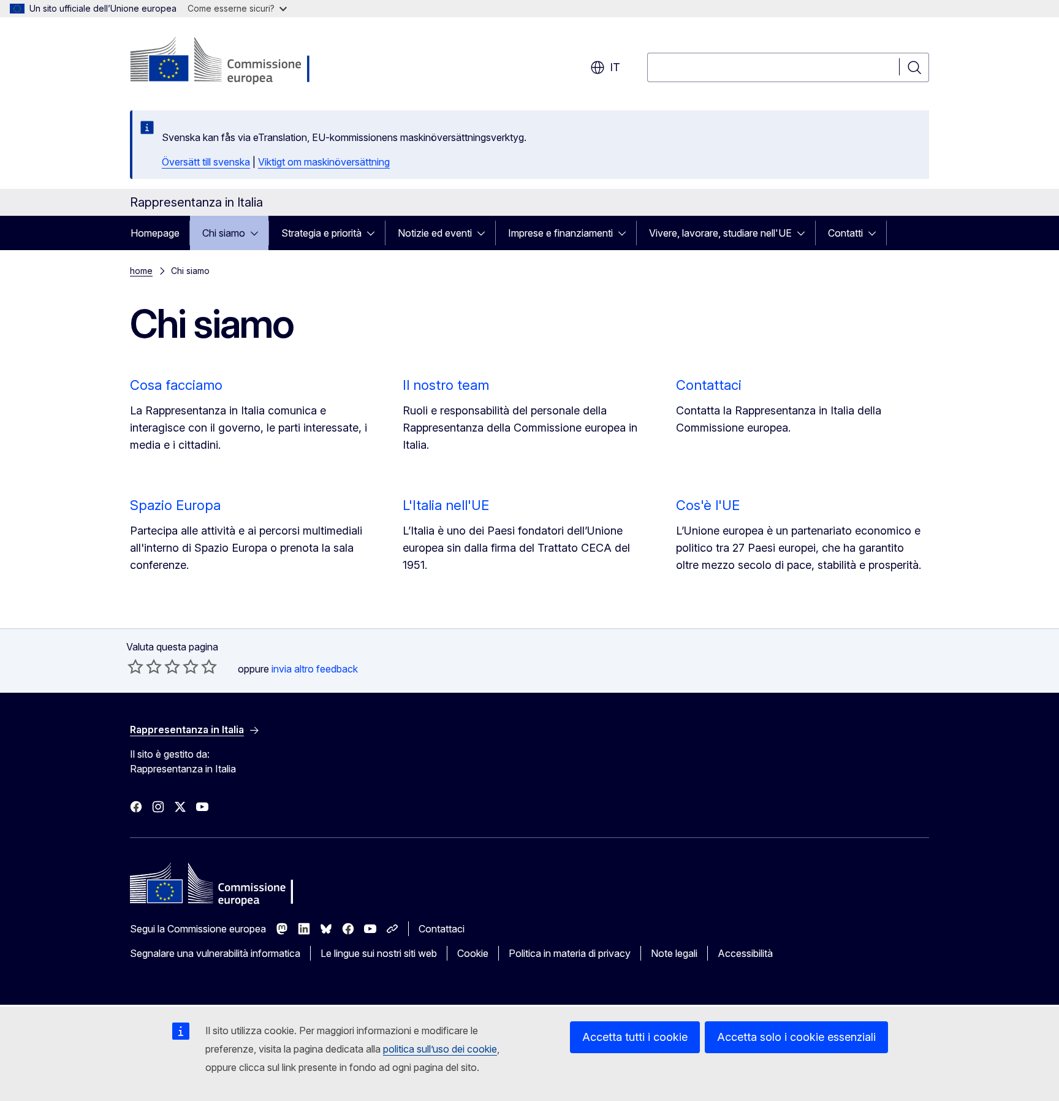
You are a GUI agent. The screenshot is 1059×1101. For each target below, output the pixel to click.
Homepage (155, 233)
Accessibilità (745, 953)
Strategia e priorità (321, 233)
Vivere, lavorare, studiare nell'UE (720, 233)
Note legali (674, 953)
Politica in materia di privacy (570, 953)
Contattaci (709, 385)
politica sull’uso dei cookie (440, 1049)
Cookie (472, 953)
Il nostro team (446, 385)
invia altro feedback (314, 669)
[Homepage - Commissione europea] (227, 61)
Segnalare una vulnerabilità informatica (215, 953)
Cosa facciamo (176, 385)
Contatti (845, 233)
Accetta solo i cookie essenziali (796, 1037)
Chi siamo (223, 233)
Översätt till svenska (206, 162)
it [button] (615, 67)
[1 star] (135, 666)
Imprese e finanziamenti (560, 233)
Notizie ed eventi (435, 233)
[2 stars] (144, 666)
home (141, 270)
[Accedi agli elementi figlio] (258, 233)
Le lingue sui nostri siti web (379, 953)
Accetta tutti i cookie (635, 1037)
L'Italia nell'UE (446, 505)
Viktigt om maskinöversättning (324, 162)
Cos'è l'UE (708, 505)
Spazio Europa (175, 505)
